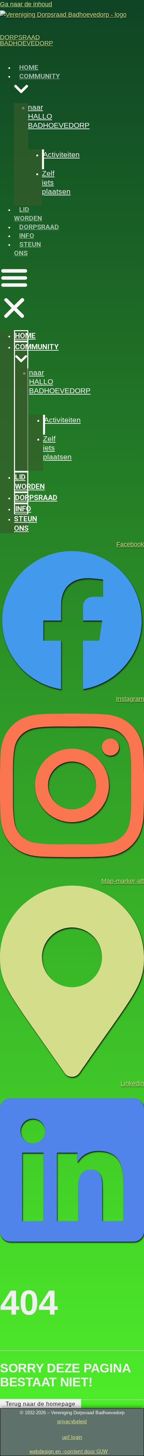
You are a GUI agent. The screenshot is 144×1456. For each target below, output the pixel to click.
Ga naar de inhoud (26, 4)
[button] (14, 294)
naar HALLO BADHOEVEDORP (58, 116)
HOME (28, 67)
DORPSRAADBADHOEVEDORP (26, 40)
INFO (26, 236)
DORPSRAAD (39, 227)
